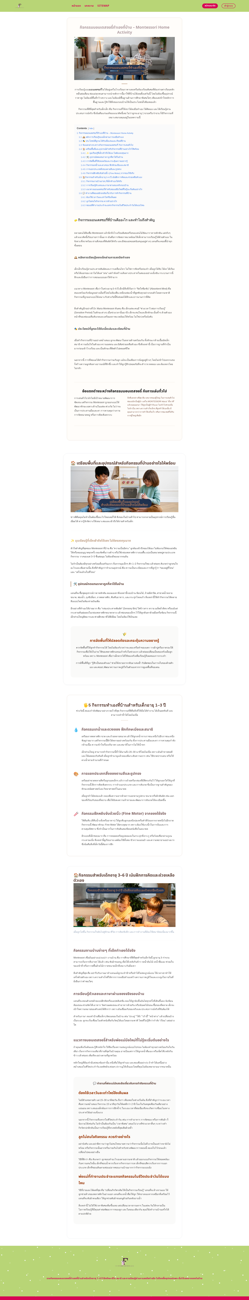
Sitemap (103, 6)
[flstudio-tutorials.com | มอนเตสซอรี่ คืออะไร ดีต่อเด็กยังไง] (40, 6)
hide (91, 128)
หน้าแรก (76, 6)
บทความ (89, 6)
